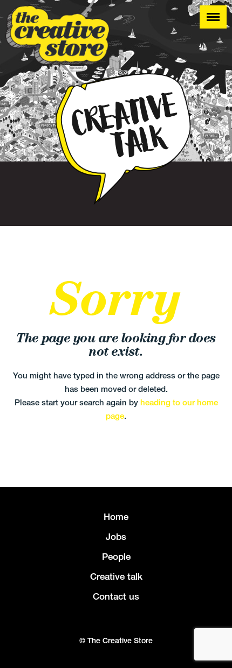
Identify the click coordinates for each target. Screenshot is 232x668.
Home (116, 516)
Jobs (116, 536)
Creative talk (116, 576)
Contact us (116, 596)
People (116, 556)
